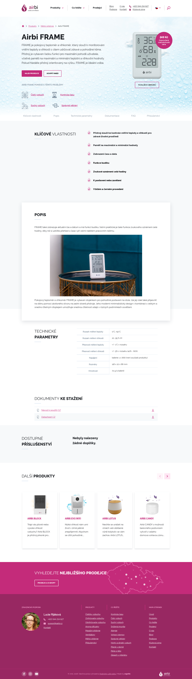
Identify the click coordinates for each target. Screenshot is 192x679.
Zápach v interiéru (119, 655)
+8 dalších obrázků (147, 85)
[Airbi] (30, 8)
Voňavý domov (117, 635)
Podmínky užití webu (108, 674)
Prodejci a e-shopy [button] (46, 583)
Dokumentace (112, 115)
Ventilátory (90, 635)
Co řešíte (77, 7)
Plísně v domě (117, 647)
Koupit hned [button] (52, 73)
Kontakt (123, 9)
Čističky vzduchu (92, 614)
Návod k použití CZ (51, 410)
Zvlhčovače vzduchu (94, 618)
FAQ (133, 115)
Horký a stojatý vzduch (121, 643)
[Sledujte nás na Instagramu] (30, 674)
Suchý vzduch (38, 105)
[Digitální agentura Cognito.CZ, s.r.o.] (127, 674)
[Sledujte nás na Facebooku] (24, 674)
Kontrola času (67, 94)
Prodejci (97, 7)
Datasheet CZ (48, 417)
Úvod (151, 614)
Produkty (55, 7)
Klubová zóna (155, 643)
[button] (158, 7)
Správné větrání (69, 105)
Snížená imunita (118, 626)
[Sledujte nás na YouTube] (36, 674)
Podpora (113, 9)
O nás (122, 6)
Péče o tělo (116, 651)
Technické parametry (81, 115)
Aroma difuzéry (92, 626)
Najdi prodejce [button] (32, 73)
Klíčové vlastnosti (32, 115)
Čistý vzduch (37, 94)
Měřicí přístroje (47, 26)
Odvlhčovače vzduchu (95, 622)
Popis (56, 115)
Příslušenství (153, 115)
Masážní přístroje (92, 630)
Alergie (114, 630)
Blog (111, 6)
